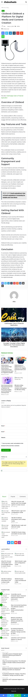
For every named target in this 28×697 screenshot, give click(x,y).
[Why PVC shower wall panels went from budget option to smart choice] (6, 505)
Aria (4, 26)
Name (3, 425)
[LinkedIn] (8, 283)
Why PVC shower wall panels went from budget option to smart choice (18, 503)
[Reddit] (17, 283)
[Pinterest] (14, 283)
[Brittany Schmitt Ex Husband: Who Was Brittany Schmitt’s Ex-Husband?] (5, 622)
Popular (13, 496)
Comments (23, 496)
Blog (8, 7)
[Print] (2, 286)
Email (3, 431)
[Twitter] (5, 283)
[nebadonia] (10, 2)
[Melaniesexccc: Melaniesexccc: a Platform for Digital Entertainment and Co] (21, 360)
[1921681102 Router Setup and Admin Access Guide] (6, 534)
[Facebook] (2, 283)
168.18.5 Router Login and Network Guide (20, 580)
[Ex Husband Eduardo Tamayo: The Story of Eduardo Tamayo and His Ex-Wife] (5, 632)
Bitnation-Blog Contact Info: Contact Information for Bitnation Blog (21, 387)
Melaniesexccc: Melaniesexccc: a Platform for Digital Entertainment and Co (20, 368)
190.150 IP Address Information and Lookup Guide (18, 519)
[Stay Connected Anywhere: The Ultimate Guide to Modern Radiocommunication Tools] (5, 610)
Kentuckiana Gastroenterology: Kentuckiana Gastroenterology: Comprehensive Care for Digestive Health (7, 368)
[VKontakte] (20, 283)
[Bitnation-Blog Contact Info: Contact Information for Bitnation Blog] (21, 380)
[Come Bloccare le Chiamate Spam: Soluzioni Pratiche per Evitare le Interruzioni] (5, 598)
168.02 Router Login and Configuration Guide (20, 562)
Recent (4, 496)
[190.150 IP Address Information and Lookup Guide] (6, 520)
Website (3, 437)
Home (4, 7)
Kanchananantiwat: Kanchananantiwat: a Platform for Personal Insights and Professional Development (7, 389)
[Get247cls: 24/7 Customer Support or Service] (5, 640)
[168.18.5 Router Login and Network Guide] (6, 527)
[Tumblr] (11, 283)
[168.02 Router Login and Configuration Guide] (6, 513)
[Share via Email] (23, 283)
